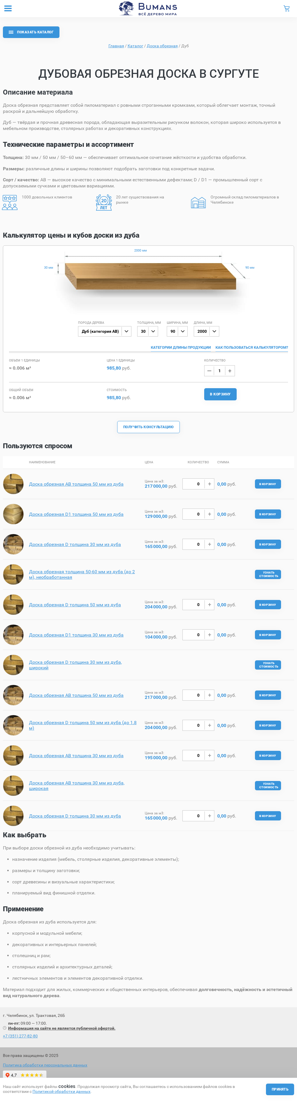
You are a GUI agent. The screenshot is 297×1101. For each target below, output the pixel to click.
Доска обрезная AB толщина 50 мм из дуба (76, 484)
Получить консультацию (148, 427)
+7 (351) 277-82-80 (20, 1036)
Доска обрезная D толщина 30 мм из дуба (75, 544)
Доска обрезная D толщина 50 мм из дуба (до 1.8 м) (83, 725)
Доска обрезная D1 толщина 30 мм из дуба (76, 635)
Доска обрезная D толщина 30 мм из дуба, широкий (75, 664)
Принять (280, 1089)
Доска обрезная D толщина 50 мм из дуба (75, 605)
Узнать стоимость (268, 574)
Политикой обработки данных (61, 1091)
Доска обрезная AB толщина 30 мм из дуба (76, 755)
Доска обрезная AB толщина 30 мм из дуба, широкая (76, 785)
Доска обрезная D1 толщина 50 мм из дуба (76, 514)
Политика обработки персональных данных (45, 1065)
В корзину (220, 394)
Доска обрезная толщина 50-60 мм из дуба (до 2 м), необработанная (82, 574)
